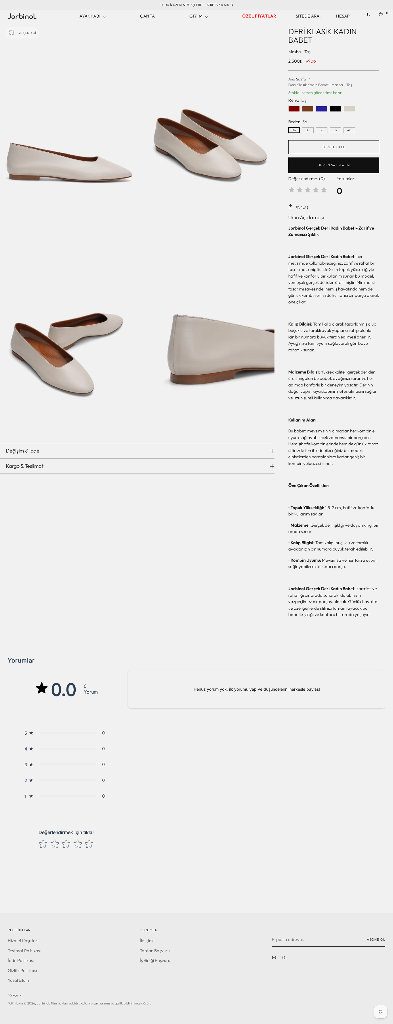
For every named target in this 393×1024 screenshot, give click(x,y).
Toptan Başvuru (155, 950)
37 (308, 130)
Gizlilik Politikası (22, 970)
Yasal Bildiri (18, 980)
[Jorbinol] (22, 16)
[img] (307, 190)
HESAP (343, 16)
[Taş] (349, 109)
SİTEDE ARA (309, 16)
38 (321, 130)
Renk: (297, 100)
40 (349, 130)
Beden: (297, 121)
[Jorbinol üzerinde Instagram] (275, 959)
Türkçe (13, 995)
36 (294, 130)
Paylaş (302, 207)
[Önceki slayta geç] (367, 893)
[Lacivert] (321, 109)
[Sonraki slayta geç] (380, 893)
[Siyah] (335, 109)
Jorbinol (43, 1003)
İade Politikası (21, 960)
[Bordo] (294, 109)
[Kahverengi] (308, 109)
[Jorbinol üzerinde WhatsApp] (284, 959)
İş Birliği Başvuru (155, 960)
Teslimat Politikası (24, 950)
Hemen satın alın (334, 165)
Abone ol (376, 939)
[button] (66, 732)
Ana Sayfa (297, 79)
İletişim (146, 940)
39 (335, 130)
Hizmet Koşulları (23, 940)
